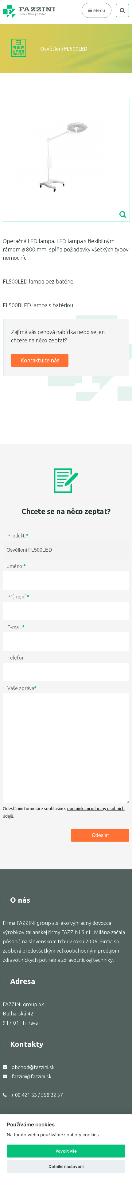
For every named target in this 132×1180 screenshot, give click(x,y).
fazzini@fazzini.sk (32, 1076)
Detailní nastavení (66, 1166)
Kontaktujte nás (39, 360)
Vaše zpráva (22, 688)
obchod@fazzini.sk (33, 1067)
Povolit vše (66, 1151)
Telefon (16, 657)
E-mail (16, 627)
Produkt (18, 535)
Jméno (16, 566)
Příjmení (18, 596)
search (122, 10)
